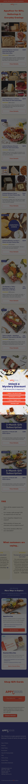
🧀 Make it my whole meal (14, 393)
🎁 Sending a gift (14, 403)
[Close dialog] (27, 371)
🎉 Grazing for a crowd (14, 396)
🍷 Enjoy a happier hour (14, 400)
